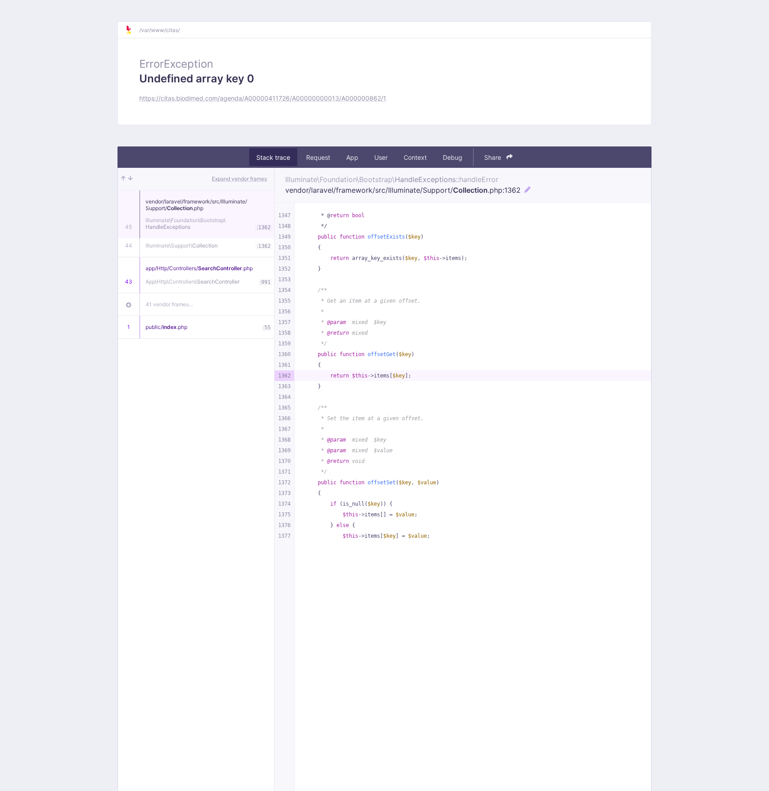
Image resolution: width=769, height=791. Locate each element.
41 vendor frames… (169, 304)
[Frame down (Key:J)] (130, 179)
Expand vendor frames (239, 178)
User (381, 157)
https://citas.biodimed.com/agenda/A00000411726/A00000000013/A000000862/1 (262, 98)
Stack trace (273, 157)
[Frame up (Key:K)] (123, 179)
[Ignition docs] (132, 29)
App (352, 157)
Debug (452, 157)
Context (415, 157)
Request (318, 157)
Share (493, 157)
